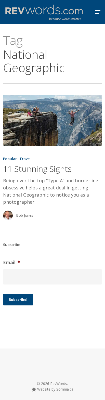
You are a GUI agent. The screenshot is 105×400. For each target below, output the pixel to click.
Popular (10, 158)
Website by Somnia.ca (54, 389)
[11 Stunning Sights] (52, 120)
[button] (97, 12)
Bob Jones (24, 215)
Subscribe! (18, 300)
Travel (25, 158)
